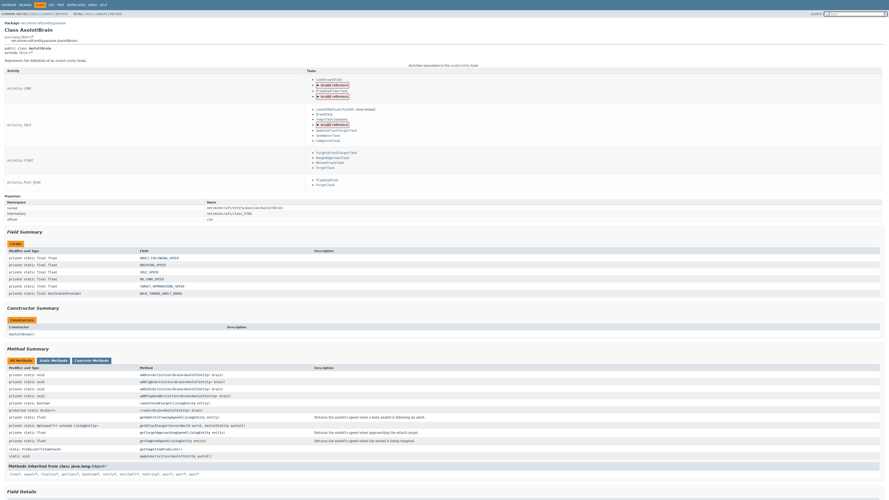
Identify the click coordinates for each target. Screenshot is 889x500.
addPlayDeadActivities (159, 396)
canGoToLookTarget (155, 403)
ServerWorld (179, 426)
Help (103, 5)
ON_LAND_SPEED (152, 279)
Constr (47, 14)
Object (25, 53)
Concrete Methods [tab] (92, 360)
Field (35, 14)
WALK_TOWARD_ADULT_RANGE (161, 293)
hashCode (89, 474)
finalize (48, 474)
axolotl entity (65, 60)
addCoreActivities (155, 375)
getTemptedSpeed (154, 441)
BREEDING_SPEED (153, 265)
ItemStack (51, 449)
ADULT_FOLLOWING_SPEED (159, 258)
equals (29, 474)
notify (108, 474)
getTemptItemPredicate (159, 449)
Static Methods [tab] (53, 360)
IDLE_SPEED (149, 272)
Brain (177, 375)
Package (25, 5)
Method (62, 14)
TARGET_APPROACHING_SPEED (162, 286)
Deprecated (76, 5)
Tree (60, 5)
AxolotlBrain (20, 334)
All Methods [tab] (21, 360)
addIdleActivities (155, 389)
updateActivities (154, 456)
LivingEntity (184, 403)
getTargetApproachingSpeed (163, 432)
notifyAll (128, 474)
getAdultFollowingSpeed (160, 417)
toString (149, 474)
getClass (69, 474)
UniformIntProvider (64, 293)
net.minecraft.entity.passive (43, 23)
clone (13, 474)
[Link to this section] (45, 232)
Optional (44, 426)
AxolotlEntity (196, 375)
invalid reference (334, 85)
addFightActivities (156, 382)
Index (92, 5)
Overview (8, 5)
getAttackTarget (154, 426)
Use (51, 5)
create (145, 410)
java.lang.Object (18, 37)
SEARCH (816, 14)
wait (166, 474)
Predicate (30, 449)
